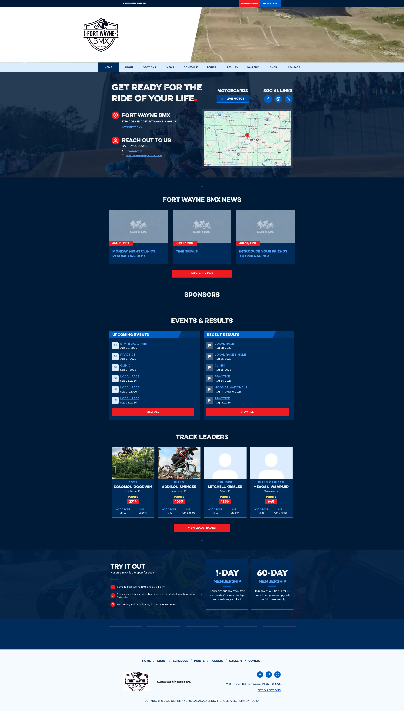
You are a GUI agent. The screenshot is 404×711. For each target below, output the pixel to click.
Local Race (129, 376)
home (148, 661)
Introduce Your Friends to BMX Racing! (263, 253)
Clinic (125, 365)
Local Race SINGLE (230, 354)
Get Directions (132, 127)
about (163, 661)
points (201, 661)
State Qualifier (133, 343)
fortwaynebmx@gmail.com (144, 155)
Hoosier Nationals (231, 387)
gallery (237, 661)
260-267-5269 (134, 151)
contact (255, 661)
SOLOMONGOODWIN (133, 486)
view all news (202, 273)
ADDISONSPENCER (179, 486)
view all (152, 411)
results (219, 661)
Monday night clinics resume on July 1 (133, 253)
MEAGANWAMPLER (271, 486)
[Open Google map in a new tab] (247, 138)
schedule (182, 661)
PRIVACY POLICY (248, 700)
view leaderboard (202, 527)
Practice (127, 354)
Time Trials (187, 251)
